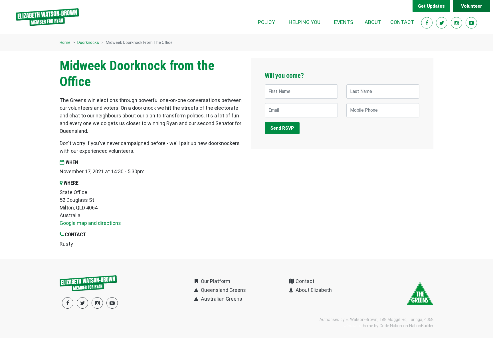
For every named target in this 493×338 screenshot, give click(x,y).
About (373, 22)
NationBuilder (421, 325)
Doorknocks (88, 42)
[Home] (47, 17)
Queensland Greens (223, 290)
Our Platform (215, 281)
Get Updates (431, 6)
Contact (402, 22)
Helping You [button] (304, 22)
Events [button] (343, 22)
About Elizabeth (313, 290)
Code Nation (390, 325)
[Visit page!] (427, 23)
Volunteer (471, 6)
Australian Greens (221, 299)
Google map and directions (90, 223)
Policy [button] (266, 22)
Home (65, 42)
